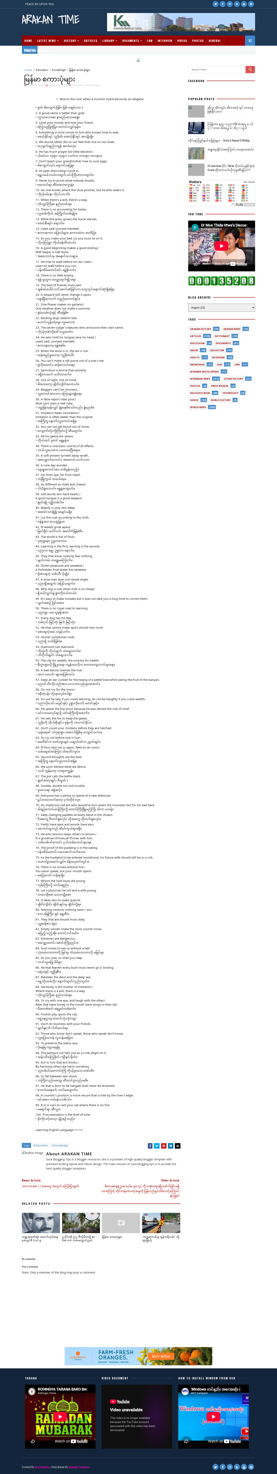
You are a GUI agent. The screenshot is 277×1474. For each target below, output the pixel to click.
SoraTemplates (42, 1467)
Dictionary (222, 336)
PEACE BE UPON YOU (39, 4)
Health (195, 357)
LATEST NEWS (46, 40)
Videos (182, 40)
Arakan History (200, 328)
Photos (198, 40)
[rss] (237, 4)
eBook (194, 350)
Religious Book (200, 392)
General (215, 40)
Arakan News (231, 328)
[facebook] (223, 4)
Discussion (197, 343)
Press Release (219, 385)
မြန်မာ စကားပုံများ (112, 1236)
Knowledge (59, 70)
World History (221, 400)
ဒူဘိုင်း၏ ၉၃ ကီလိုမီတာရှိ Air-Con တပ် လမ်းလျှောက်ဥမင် (79, 1238)
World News (198, 407)
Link (237, 364)
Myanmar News (200, 378)
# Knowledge (60, 1145)
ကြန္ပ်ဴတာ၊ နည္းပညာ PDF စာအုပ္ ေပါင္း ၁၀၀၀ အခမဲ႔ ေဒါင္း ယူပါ (230, 126)
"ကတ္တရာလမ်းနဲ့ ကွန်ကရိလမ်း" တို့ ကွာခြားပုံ (160, 1238)
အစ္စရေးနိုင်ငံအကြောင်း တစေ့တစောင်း (230, 149)
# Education (40, 1145)
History (70, 40)
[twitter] (216, 4)
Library (108, 40)
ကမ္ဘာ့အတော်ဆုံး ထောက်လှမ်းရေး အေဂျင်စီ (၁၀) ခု (40, 1238)
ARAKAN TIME (50, 19)
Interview (165, 40)
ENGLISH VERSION (36, 51)
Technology (230, 392)
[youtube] (244, 4)
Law (150, 40)
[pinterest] (251, 4)
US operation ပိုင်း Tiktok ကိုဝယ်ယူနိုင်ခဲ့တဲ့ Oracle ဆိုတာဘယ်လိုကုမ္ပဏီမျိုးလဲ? (231, 168)
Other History (233, 378)
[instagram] (230, 4)
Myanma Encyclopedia (204, 371)
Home (28, 40)
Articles (91, 40)
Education (42, 70)
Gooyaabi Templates (79, 1467)
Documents (130, 40)
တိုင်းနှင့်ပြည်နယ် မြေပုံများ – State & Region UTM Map (219, 140)
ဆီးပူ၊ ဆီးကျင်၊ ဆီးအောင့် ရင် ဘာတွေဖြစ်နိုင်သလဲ (230, 109)
